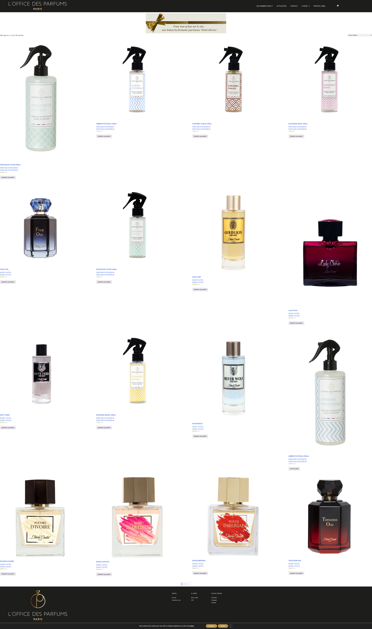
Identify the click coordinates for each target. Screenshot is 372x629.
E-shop (305, 6)
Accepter (211, 626)
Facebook (214, 597)
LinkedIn (213, 602)
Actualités (281, 6)
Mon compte (194, 597)
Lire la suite (294, 468)
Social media (216, 593)
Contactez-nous (176, 600)
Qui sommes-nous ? (265, 6)
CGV (192, 600)
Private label (320, 6)
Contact (294, 6)
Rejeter (223, 626)
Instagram (214, 600)
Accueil (174, 597)
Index (174, 593)
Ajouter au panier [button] (8, 177)
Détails (191, 626)
